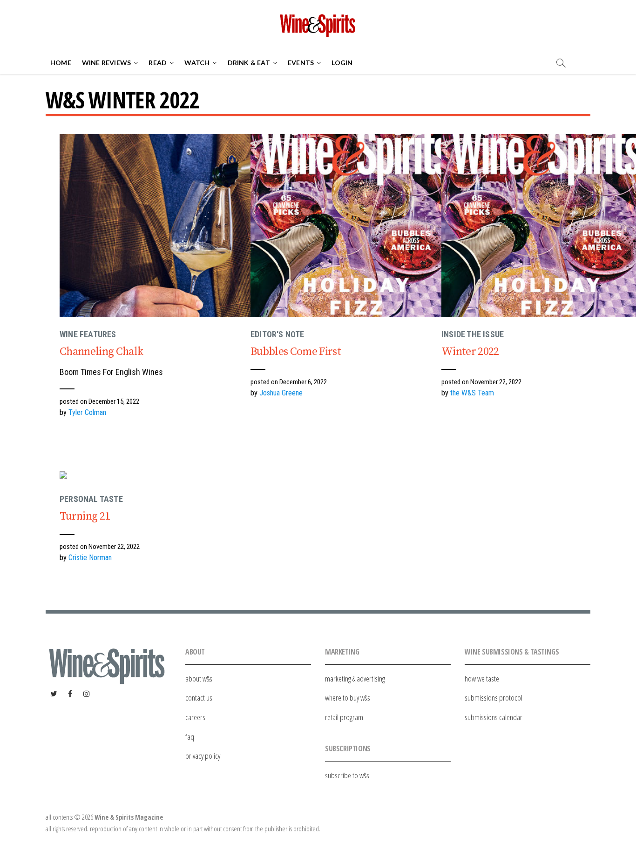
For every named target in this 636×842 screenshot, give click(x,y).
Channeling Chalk (101, 352)
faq (189, 736)
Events (301, 63)
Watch (197, 63)
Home (60, 63)
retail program (344, 717)
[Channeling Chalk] (164, 225)
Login (342, 63)
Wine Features (88, 334)
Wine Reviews (106, 63)
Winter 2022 (470, 352)
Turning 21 (85, 516)
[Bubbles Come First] (355, 225)
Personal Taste (91, 499)
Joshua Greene (281, 392)
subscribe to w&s (347, 775)
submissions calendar (493, 717)
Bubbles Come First (295, 352)
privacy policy (202, 755)
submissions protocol (493, 697)
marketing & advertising (355, 678)
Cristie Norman (90, 557)
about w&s (198, 678)
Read (158, 63)
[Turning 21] (164, 476)
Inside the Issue (472, 334)
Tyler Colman (87, 412)
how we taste (482, 678)
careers (195, 717)
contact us (198, 697)
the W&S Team (472, 392)
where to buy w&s (347, 697)
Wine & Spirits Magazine (129, 817)
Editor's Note (277, 334)
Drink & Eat (249, 63)
